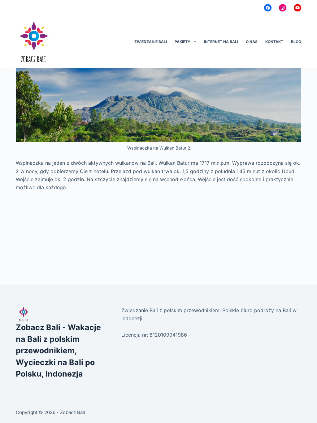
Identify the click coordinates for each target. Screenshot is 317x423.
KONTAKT (274, 41)
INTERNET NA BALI (221, 41)
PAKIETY (182, 41)
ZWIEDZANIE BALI (150, 41)
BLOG (296, 41)
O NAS (252, 41)
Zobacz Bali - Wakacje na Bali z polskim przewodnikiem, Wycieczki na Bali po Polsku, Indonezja (58, 350)
